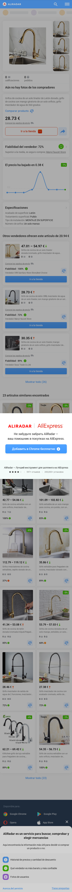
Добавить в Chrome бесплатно (33, 448)
